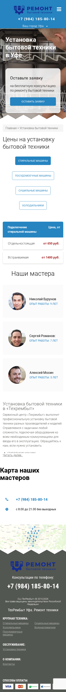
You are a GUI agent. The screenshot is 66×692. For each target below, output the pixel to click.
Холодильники (33, 205)
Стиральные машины (33, 160)
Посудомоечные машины (33, 175)
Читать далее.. (13, 455)
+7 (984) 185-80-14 (31, 499)
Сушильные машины (33, 190)
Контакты (9, 664)
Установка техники (14, 649)
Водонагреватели (45, 627)
